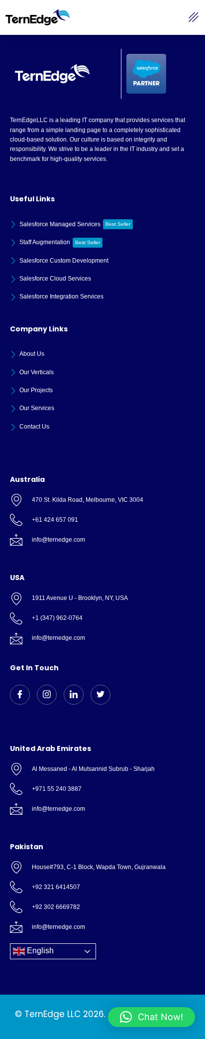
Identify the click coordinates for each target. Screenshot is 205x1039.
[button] (151, 1017)
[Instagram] (47, 695)
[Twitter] (100, 695)
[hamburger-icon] (194, 17)
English (39, 951)
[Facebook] (20, 695)
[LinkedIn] (74, 695)
